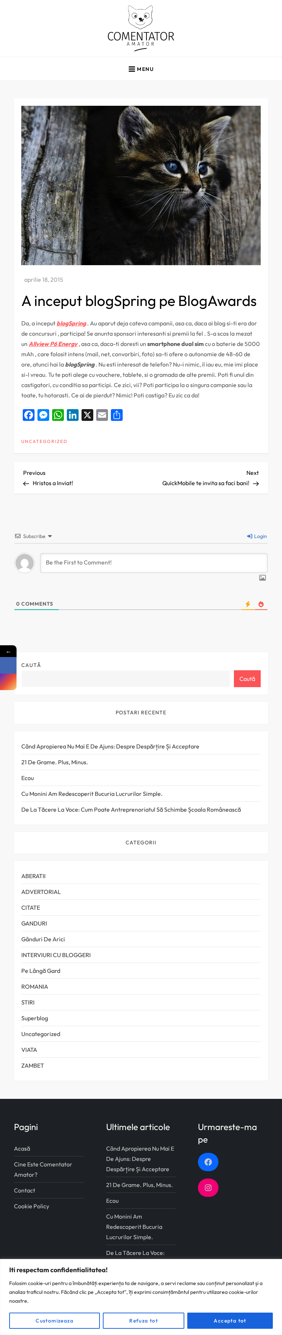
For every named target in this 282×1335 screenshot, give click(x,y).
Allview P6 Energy (53, 343)
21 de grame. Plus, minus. (54, 762)
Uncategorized (44, 441)
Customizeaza (54, 1320)
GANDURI (34, 923)
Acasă (22, 1148)
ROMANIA (34, 986)
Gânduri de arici (43, 939)
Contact (24, 1190)
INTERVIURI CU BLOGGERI (56, 955)
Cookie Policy (31, 1206)
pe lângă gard (40, 970)
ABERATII (33, 876)
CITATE (30, 907)
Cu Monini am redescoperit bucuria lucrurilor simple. (92, 793)
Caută (31, 665)
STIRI (28, 1002)
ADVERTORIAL (41, 891)
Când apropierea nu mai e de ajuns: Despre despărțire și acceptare (110, 746)
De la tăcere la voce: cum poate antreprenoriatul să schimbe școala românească (131, 809)
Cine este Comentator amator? (43, 1169)
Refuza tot (143, 1320)
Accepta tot (230, 1320)
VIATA (29, 1049)
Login (260, 536)
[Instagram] (8, 682)
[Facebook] (8, 665)
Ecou (27, 778)
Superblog (34, 1018)
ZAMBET (32, 1065)
